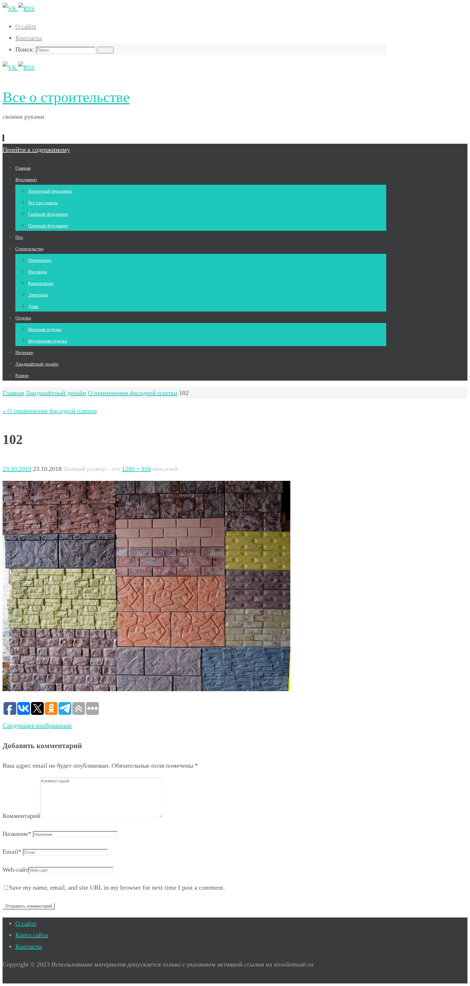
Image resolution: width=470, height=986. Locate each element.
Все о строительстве (66, 97)
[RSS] (26, 8)
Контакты (28, 37)
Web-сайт (15, 869)
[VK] (10, 8)
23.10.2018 (17, 468)
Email (12, 851)
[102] (146, 688)
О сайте (25, 26)
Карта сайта (31, 934)
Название (17, 833)
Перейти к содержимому (36, 149)
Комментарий (21, 815)
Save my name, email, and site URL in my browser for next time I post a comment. (117, 887)
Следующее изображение (37, 725)
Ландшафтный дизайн (56, 392)
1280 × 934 (136, 468)
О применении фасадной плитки (132, 392)
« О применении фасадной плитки (50, 410)
